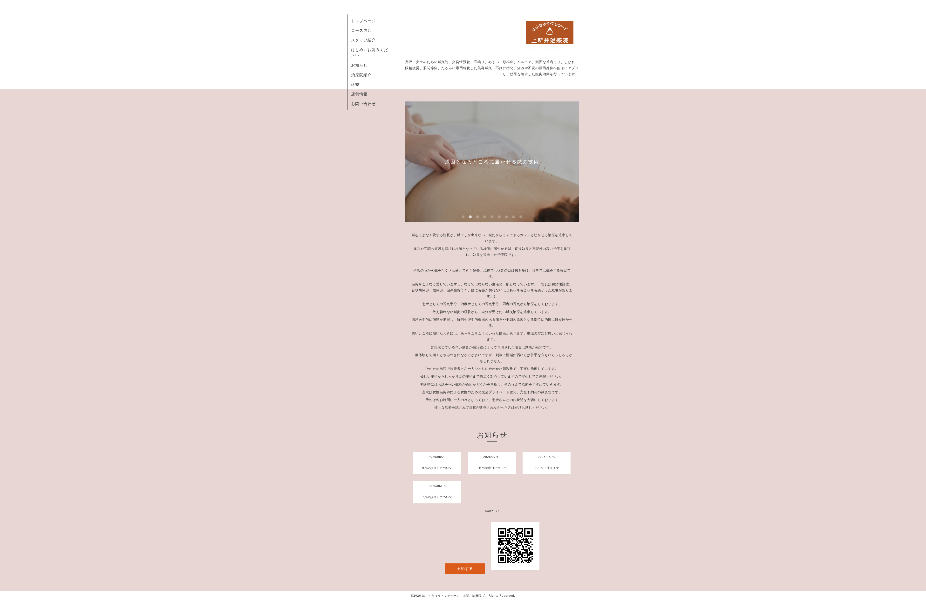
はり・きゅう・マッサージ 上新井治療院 (452, 595)
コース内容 (361, 30)
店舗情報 (359, 94)
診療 (355, 84)
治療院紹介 (361, 75)
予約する (465, 569)
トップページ (363, 21)
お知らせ (359, 65)
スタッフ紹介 (363, 40)
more (490, 511)
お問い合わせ (363, 104)
